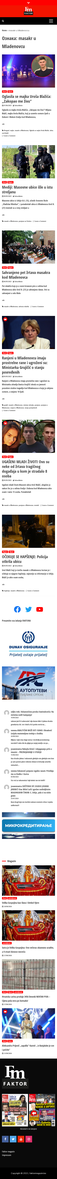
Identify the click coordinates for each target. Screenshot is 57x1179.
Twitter (13, 1139)
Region (10, 182)
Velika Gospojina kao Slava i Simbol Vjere (20, 902)
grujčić (6, 405)
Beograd (6, 130)
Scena (10, 1041)
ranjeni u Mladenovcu (17, 408)
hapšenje (7, 591)
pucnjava (37, 405)
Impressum (6, 1155)
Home (4, 30)
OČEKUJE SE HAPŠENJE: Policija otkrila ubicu (25, 559)
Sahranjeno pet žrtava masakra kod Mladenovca (26, 275)
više (3, 124)
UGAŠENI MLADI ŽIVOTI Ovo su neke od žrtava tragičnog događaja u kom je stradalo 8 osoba (25, 469)
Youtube (21, 1139)
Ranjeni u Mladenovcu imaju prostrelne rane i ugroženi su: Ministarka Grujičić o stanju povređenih (25, 365)
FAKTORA (26, 620)
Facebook (5, 1139)
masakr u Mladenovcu (22, 130)
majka (12, 130)
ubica (51, 130)
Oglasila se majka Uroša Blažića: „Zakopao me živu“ (26, 99)
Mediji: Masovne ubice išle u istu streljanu (27, 189)
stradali (36, 505)
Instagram (28, 1139)
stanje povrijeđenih (31, 408)
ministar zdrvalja (28, 405)
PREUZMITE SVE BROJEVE (28, 1129)
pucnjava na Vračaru (25, 221)
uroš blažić (5, 133)
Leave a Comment (9, 136)
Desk (4, 91)
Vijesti (10, 91)
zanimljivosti (12, 898)
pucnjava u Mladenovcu (26, 505)
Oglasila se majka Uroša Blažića (39, 130)
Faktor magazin (8, 1151)
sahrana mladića (24, 306)
